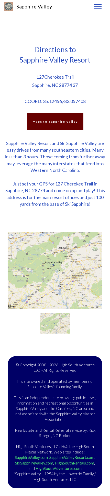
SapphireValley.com (31, 457)
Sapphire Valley (34, 6)
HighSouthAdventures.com (59, 468)
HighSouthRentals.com (74, 463)
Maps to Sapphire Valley (55, 121)
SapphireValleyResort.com (71, 457)
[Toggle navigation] (98, 6)
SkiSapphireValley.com (34, 463)
